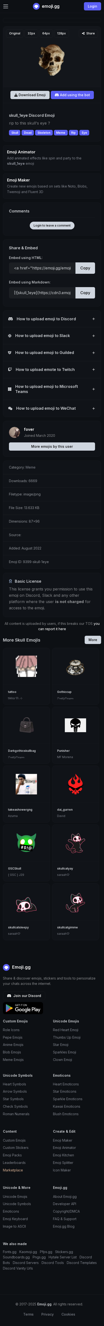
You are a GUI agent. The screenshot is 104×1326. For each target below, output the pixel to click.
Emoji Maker (62, 1140)
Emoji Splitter (63, 1163)
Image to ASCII (14, 1226)
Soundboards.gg (16, 1257)
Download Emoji (32, 95)
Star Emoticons (64, 1091)
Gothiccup (64, 692)
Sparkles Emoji (64, 1052)
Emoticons (11, 1211)
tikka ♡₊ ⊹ (15, 698)
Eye (84, 132)
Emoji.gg (21, 967)
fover (29, 429)
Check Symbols (15, 1106)
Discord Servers (26, 1263)
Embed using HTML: (26, 258)
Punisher (63, 751)
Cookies (68, 1314)
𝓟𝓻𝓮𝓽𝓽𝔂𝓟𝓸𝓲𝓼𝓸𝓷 (65, 698)
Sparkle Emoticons (67, 1099)
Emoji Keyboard (15, 1219)
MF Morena (65, 757)
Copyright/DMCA (66, 1211)
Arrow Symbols (15, 1091)
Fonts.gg (9, 1252)
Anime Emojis (13, 1045)
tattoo (12, 692)
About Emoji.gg (65, 1196)
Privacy (47, 1314)
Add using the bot (74, 95)
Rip (73, 132)
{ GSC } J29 (16, 875)
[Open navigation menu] (5, 6)
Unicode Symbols (17, 1204)
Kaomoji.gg (28, 1252)
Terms (28, 1314)
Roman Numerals (16, 1114)
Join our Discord (26, 996)
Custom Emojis (14, 1140)
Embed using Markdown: (30, 282)
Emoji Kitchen (63, 1155)
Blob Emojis (12, 1052)
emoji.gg (50, 6)
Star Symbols (13, 1099)
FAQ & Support (64, 1219)
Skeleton (43, 132)
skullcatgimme (67, 927)
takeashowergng (20, 809)
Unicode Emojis (15, 1196)
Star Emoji (60, 1045)
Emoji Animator (64, 1148)
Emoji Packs (12, 1155)
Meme (60, 132)
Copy (85, 268)
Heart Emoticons (66, 1084)
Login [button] (92, 6)
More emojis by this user (52, 446)
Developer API (64, 1204)
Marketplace (13, 1170)
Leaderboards (14, 1163)
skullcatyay (65, 868)
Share (90, 33)
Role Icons (11, 1030)
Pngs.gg (39, 1257)
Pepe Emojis (12, 1037)
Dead (28, 132)
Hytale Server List (63, 1257)
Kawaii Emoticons (66, 1106)
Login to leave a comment (52, 225)
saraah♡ (63, 875)
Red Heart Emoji (65, 1030)
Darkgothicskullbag (22, 751)
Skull (14, 132)
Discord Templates (82, 1263)
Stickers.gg (64, 1252)
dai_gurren (65, 809)
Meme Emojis (13, 1060)
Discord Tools (53, 1263)
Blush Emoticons (66, 1114)
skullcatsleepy (18, 927)
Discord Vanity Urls (18, 1268)
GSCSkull (14, 868)
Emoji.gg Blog (63, 1226)
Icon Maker (62, 1170)
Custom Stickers (16, 1148)
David (61, 816)
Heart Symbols (14, 1084)
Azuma (13, 816)
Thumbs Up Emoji (67, 1037)
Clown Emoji (62, 1060)
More (93, 640)
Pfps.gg (46, 1252)
